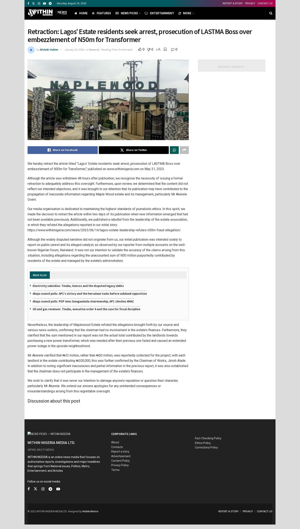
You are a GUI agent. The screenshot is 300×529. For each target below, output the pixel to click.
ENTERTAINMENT (162, 13)
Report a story (120, 451)
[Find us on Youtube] (44, 3)
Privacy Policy (120, 465)
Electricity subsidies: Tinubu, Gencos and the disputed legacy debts (78, 286)
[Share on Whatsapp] (174, 150)
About (115, 442)
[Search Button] (270, 13)
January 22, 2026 (74, 49)
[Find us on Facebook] (28, 3)
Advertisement (121, 456)
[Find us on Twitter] (33, 3)
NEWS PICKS (129, 13)
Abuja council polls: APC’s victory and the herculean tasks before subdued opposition (90, 293)
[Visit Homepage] (47, 13)
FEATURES (104, 13)
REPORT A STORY (233, 3)
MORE (187, 13)
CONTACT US (265, 3)
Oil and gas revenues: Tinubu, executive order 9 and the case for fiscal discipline (86, 309)
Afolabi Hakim (49, 49)
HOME (83, 13)
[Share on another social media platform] (184, 150)
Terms (115, 469)
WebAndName (90, 511)
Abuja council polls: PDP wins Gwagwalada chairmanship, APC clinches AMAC (83, 301)
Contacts (117, 447)
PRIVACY (250, 3)
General (94, 49)
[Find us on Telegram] (50, 3)
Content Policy (120, 460)
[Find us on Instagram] (39, 3)
